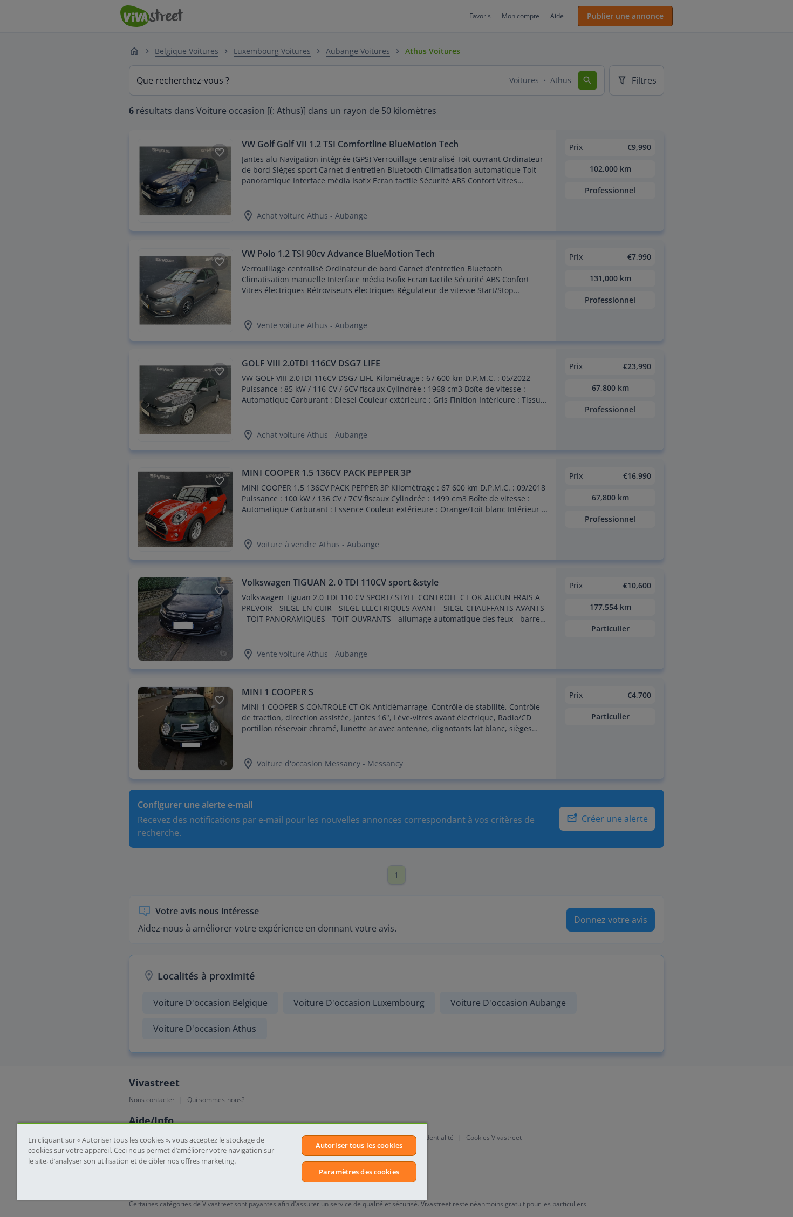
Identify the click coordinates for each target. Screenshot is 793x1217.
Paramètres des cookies (359, 1172)
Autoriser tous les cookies (359, 1145)
